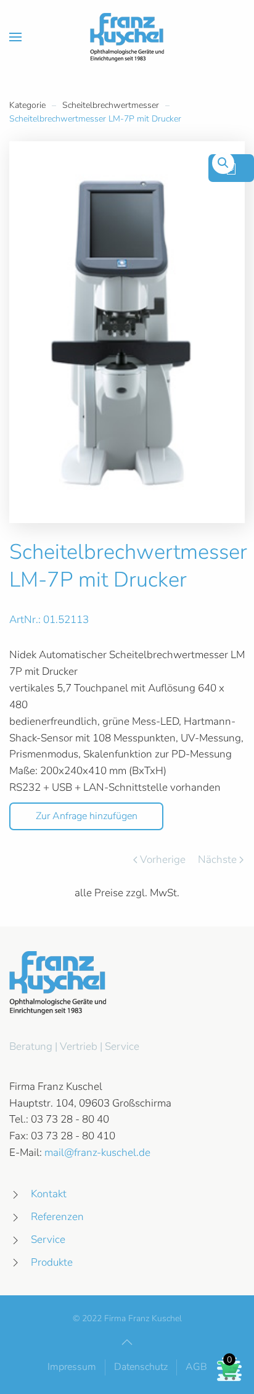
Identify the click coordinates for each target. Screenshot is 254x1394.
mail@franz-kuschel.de (97, 1152)
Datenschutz (141, 1367)
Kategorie (27, 105)
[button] (15, 37)
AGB (196, 1367)
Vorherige (163, 859)
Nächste (217, 859)
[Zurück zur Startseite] (127, 37)
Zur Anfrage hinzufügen (86, 816)
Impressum (71, 1367)
